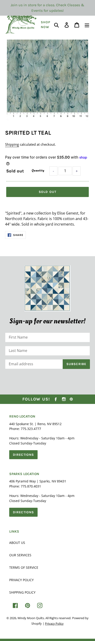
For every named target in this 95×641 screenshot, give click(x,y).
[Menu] (87, 25)
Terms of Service (23, 567)
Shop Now (45, 24)
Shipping (12, 144)
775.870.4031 (31, 486)
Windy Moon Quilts (31, 618)
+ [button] (77, 171)
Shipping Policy (22, 592)
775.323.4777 (31, 428)
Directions (23, 455)
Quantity (38, 170)
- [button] (53, 171)
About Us (17, 542)
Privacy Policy (21, 580)
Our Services (20, 555)
